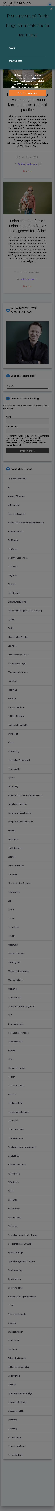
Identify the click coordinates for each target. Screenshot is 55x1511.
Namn (12, 48)
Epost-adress (15, 61)
